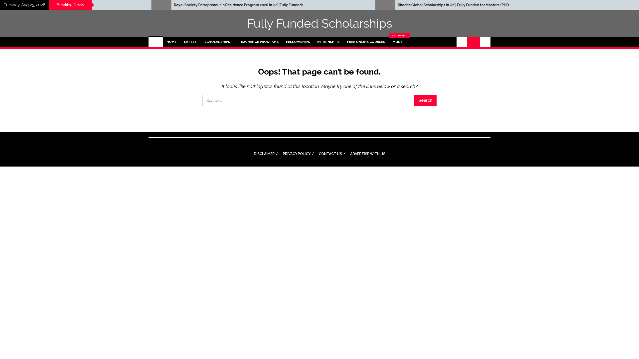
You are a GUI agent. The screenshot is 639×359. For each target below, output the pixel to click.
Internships (328, 42)
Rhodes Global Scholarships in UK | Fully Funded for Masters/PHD (424, 5)
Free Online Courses (366, 42)
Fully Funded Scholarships (319, 23)
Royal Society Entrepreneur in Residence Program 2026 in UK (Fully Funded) (209, 5)
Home (171, 42)
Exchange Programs (260, 42)
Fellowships (298, 42)
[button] (462, 42)
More (398, 42)
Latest (190, 42)
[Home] (156, 42)
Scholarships (217, 42)
